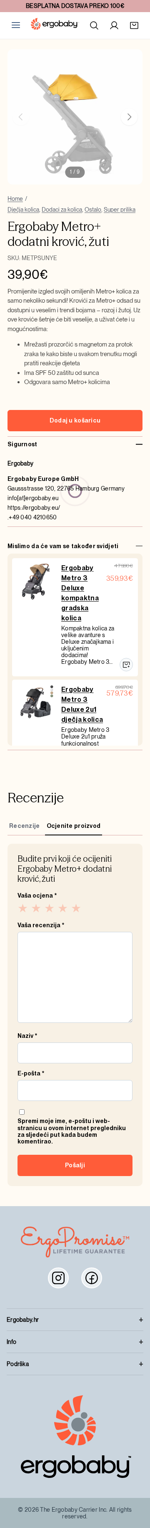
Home (15, 198)
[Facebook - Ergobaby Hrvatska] (91, 1277)
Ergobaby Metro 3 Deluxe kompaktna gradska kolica (80, 593)
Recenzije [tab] (24, 825)
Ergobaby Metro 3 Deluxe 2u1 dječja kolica (82, 705)
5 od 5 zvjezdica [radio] (76, 908)
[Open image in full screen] (75, 117)
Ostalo (93, 209)
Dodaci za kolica (62, 209)
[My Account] (114, 25)
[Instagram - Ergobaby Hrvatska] (58, 1277)
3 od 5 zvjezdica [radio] (50, 908)
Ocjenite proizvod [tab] (74, 825)
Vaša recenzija (41, 925)
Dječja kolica (23, 209)
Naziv (27, 1035)
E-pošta (31, 1073)
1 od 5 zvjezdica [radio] (23, 908)
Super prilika (119, 209)
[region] (75, 117)
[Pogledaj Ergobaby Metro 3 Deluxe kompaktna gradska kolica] (126, 664)
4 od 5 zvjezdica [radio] (63, 908)
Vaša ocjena (37, 895)
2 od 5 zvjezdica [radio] (36, 908)
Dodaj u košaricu (75, 420)
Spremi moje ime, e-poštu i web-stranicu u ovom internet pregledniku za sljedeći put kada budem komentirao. (72, 1131)
